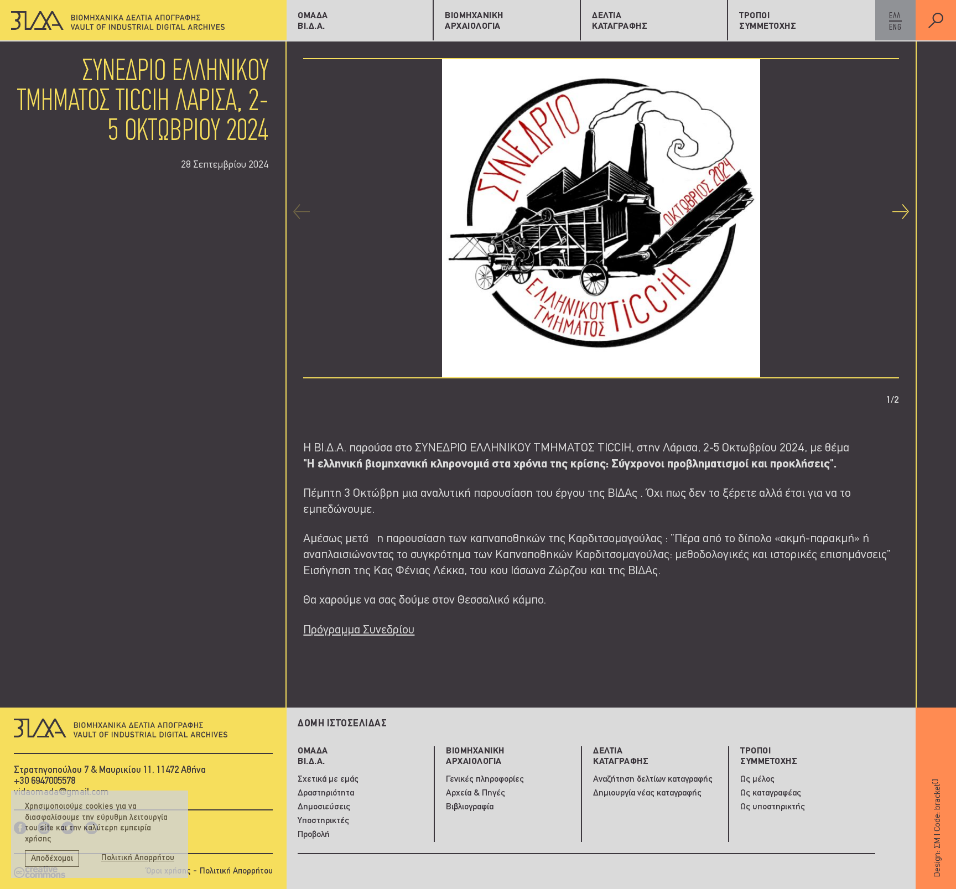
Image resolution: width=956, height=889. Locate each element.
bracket (937, 794)
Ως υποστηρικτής (772, 807)
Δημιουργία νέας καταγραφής (647, 793)
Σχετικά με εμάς (328, 779)
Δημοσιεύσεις (324, 807)
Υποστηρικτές (323, 821)
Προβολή (314, 834)
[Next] (901, 211)
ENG (895, 27)
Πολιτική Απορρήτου (236, 871)
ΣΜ (937, 843)
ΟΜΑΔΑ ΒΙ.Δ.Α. (313, 21)
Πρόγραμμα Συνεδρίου (358, 630)
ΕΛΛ (895, 16)
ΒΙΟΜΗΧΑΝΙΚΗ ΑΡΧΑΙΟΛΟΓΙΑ (474, 21)
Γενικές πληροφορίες (485, 779)
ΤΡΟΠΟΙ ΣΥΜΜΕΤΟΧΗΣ (767, 21)
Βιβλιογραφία (469, 807)
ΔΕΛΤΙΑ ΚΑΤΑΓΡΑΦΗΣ (619, 21)
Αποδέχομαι (52, 859)
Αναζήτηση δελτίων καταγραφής (653, 779)
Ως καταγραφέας (770, 793)
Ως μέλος (757, 779)
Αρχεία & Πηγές (475, 793)
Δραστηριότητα (326, 793)
